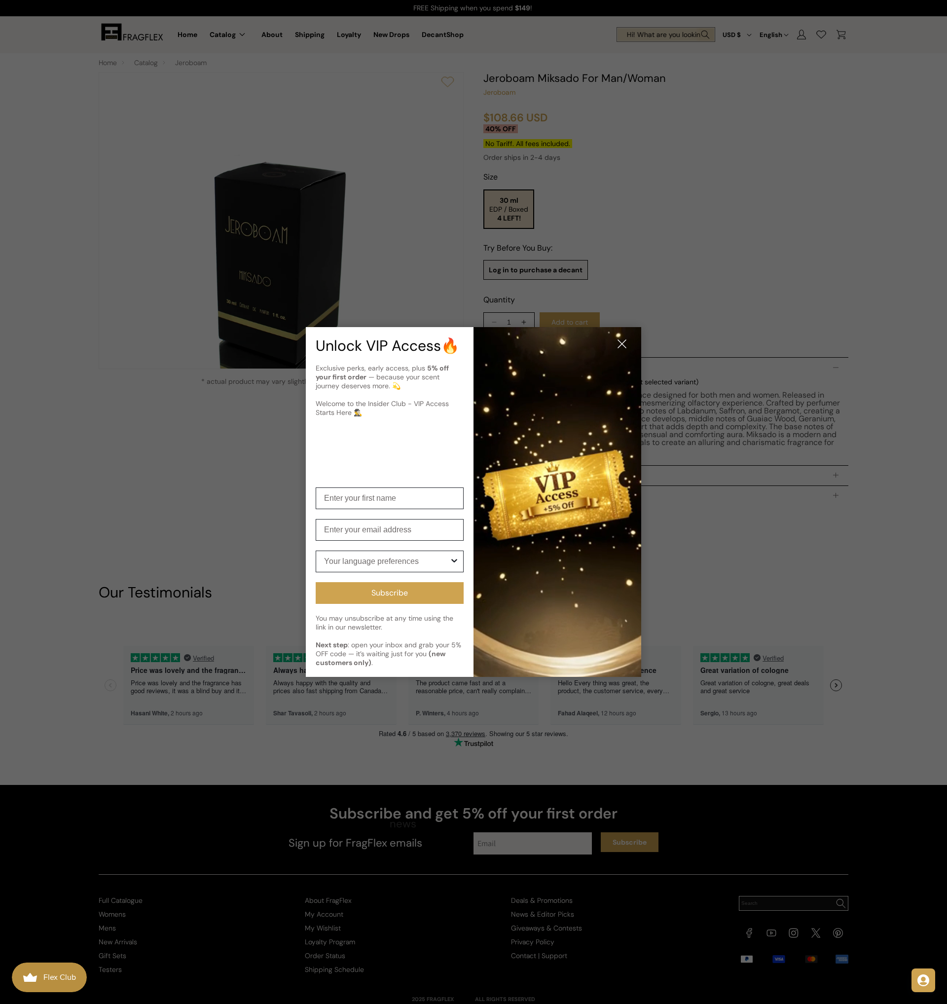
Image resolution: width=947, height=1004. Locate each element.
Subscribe (389, 593)
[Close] (622, 344)
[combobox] (386, 561)
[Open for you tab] (923, 980)
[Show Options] (454, 561)
